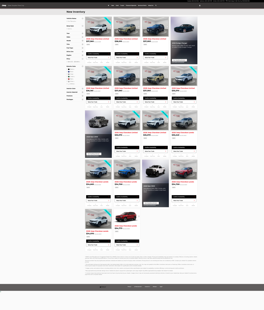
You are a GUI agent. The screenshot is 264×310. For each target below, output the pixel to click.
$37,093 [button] (150, 41)
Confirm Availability (93, 53)
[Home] (4, 5)
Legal (161, 286)
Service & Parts (142, 5)
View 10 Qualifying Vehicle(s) (151, 203)
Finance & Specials (131, 5)
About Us (150, 5)
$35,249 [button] (179, 135)
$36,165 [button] (93, 90)
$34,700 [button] (122, 184)
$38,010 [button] (122, 41)
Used (117, 5)
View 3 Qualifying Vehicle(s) (179, 60)
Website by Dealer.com (103, 287)
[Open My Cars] (199, 5)
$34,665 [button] (93, 184)
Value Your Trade (92, 57)
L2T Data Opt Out (137, 286)
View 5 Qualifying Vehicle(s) (93, 154)
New (112, 5)
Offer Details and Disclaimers (178, 62)
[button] (98, 44)
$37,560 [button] (93, 41)
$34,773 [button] (122, 228)
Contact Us (147, 286)
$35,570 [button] (179, 90)
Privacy (129, 286)
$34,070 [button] (93, 233)
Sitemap (154, 286)
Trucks (122, 5)
